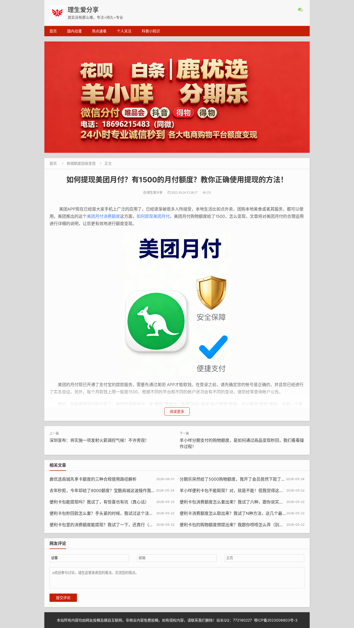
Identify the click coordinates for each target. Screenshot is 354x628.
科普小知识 (151, 31)
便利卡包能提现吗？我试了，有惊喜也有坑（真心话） (99, 501)
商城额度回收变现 (81, 163)
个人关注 (124, 31)
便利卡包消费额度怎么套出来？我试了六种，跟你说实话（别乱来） (242, 501)
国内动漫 (74, 31)
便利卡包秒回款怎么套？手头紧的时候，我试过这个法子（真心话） (111, 513)
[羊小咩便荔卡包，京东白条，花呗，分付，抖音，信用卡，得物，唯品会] (177, 97)
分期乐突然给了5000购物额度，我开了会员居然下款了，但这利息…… (244, 479)
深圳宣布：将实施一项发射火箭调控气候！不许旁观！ (99, 440)
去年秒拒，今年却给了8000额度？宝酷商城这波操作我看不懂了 (108, 490)
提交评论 (63, 598)
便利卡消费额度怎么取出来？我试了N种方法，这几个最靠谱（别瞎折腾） (247, 513)
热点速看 (99, 31)
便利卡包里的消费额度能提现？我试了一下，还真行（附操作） (107, 524)
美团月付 (95, 216)
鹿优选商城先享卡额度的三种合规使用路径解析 (93, 479)
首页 (53, 31)
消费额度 (111, 216)
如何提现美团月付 (153, 216)
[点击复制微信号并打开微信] (301, 10)
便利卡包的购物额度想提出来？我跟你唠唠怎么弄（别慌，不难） (240, 524)
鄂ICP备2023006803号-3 (276, 620)
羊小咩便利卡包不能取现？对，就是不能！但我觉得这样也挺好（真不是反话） (252, 490)
